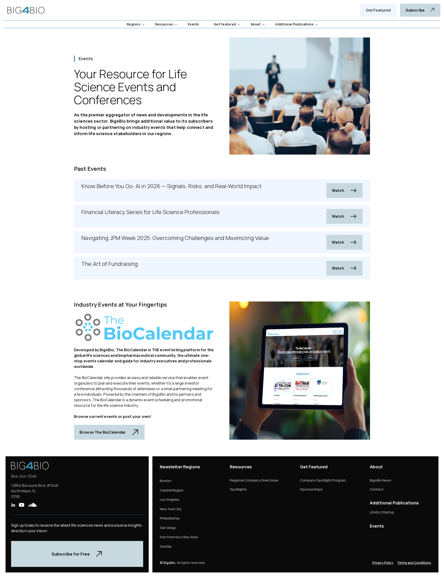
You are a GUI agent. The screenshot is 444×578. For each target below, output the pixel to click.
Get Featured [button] (225, 24)
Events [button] (193, 24)
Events (377, 526)
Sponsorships (311, 489)
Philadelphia (169, 518)
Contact (376, 489)
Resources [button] (164, 24)
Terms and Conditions (414, 562)
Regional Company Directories (254, 480)
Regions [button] (133, 24)
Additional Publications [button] (294, 24)
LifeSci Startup (382, 512)
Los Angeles (169, 499)
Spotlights (238, 489)
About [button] (255, 24)
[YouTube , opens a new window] (21, 505)
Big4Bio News (380, 480)
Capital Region (171, 490)
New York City (171, 509)
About (376, 466)
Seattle (166, 546)
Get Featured (378, 10)
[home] (25, 10)
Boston (165, 480)
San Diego (168, 527)
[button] (135, 24)
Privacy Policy (382, 562)
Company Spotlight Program (323, 480)
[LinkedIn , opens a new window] (13, 505)
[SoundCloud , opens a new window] (32, 505)
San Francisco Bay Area (179, 536)
